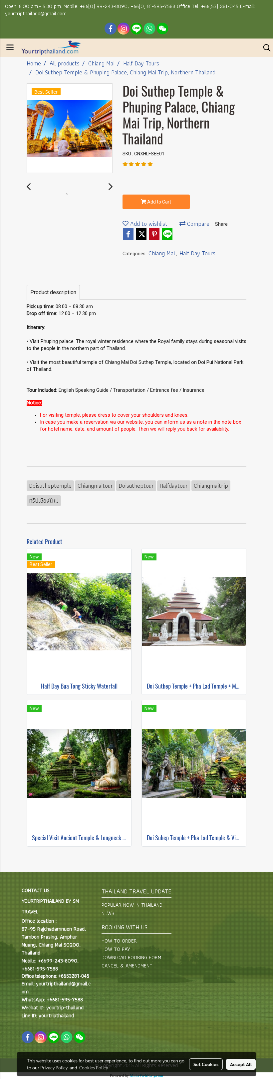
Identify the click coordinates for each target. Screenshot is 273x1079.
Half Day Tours (197, 253)
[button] (264, 47)
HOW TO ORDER (119, 941)
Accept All (241, 1064)
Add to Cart (158, 202)
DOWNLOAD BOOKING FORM (131, 957)
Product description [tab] (53, 292)
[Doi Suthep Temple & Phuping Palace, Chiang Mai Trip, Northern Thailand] (69, 128)
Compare (197, 223)
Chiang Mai (162, 253)
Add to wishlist (148, 223)
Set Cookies (205, 1064)
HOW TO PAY (116, 949)
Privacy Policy (54, 1067)
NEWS (108, 913)
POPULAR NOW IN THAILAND (132, 905)
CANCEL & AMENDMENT (127, 965)
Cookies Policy (93, 1067)
